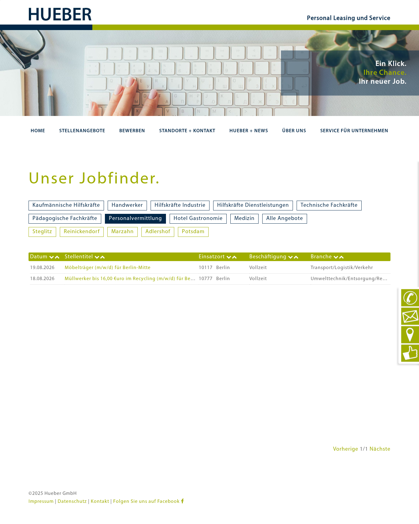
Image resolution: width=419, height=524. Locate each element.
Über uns (294, 131)
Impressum (41, 501)
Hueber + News (248, 131)
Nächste (380, 449)
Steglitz (42, 232)
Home (38, 131)
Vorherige (345, 449)
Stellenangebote (82, 131)
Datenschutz (72, 501)
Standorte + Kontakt (187, 131)
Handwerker (127, 205)
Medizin (244, 219)
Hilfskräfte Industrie (180, 205)
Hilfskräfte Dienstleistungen (253, 205)
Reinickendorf (82, 232)
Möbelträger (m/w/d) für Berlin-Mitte (108, 267)
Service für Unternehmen (354, 131)
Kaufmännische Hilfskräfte (66, 205)
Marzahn (122, 232)
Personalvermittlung (135, 219)
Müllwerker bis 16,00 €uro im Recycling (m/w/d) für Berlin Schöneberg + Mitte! (156, 278)
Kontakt (100, 501)
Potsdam (193, 232)
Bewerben (132, 131)
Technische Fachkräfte (329, 205)
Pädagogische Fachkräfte (65, 219)
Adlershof (157, 232)
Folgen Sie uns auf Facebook (147, 501)
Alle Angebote (284, 219)
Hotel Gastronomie (198, 219)
